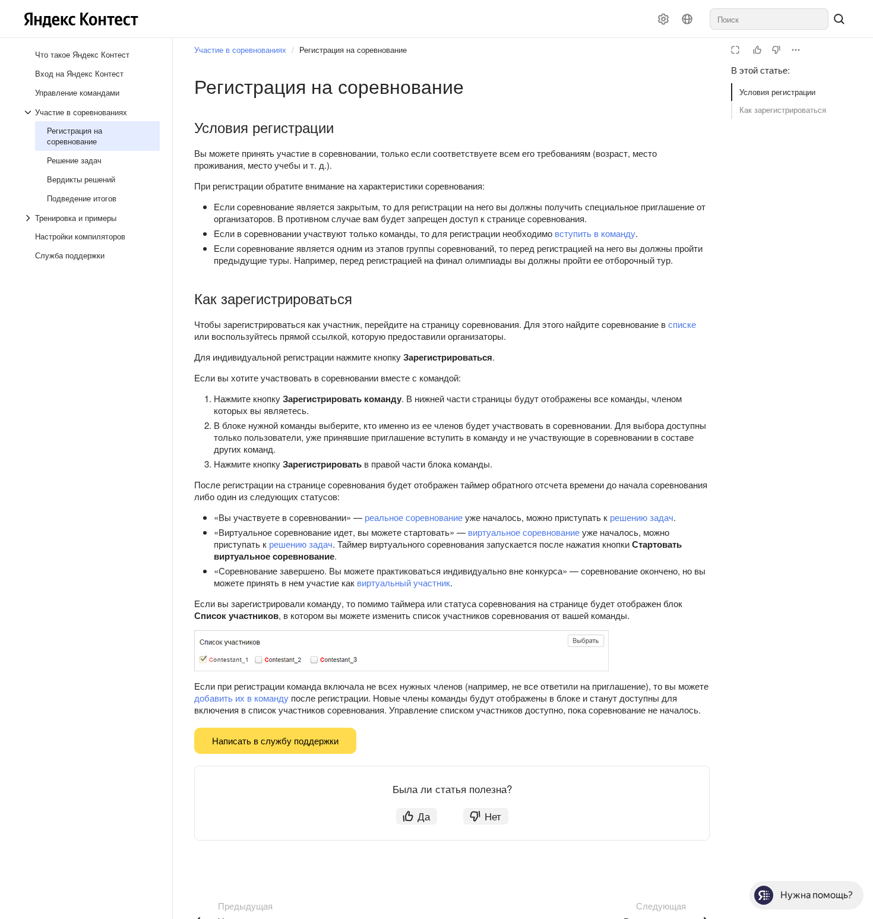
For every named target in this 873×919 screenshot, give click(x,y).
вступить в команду (595, 233)
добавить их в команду (241, 697)
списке (682, 324)
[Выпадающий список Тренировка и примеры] (29, 218)
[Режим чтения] (735, 50)
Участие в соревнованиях (240, 49)
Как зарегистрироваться (782, 109)
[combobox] (769, 19)
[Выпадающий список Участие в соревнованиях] (29, 112)
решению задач (641, 517)
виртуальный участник (403, 582)
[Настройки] (663, 19)
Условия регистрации (777, 91)
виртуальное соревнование (524, 532)
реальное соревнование (414, 517)
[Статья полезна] (757, 50)
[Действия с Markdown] (795, 50)
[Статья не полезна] (776, 50)
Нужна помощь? (816, 895)
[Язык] (687, 19)
